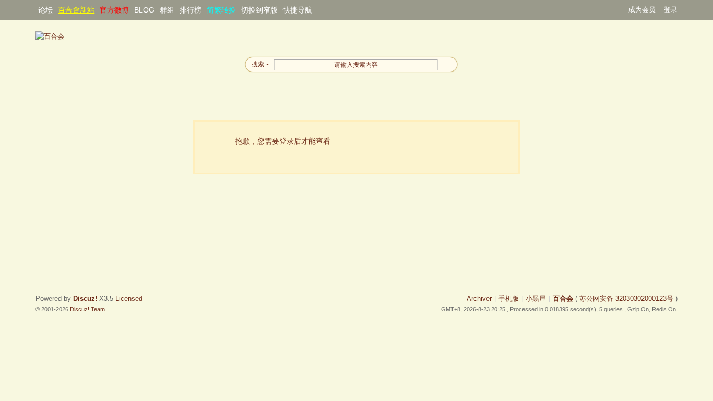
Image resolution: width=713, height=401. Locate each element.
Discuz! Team (87, 309)
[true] (447, 64)
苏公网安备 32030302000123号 (626, 298)
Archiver (479, 298)
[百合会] (49, 36)
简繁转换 (221, 10)
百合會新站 (76, 10)
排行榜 (190, 10)
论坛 (45, 10)
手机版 (508, 298)
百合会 (563, 298)
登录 (671, 10)
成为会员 (642, 10)
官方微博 (114, 10)
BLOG (144, 10)
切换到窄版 (259, 10)
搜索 (258, 64)
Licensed (128, 298)
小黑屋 (536, 298)
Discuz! (85, 298)
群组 (167, 10)
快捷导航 (297, 10)
